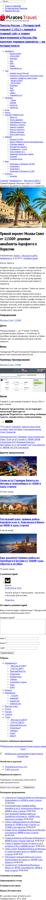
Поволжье (13, 58)
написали (17, 267)
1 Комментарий (30, 258)
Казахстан (13, 105)
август (8, 426)
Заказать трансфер (17, 127)
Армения (13, 102)
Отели (7, 110)
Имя (2, 638)
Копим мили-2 (15, 166)
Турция (13, 100)
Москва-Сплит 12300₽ (10, 320)
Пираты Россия (12, 11)
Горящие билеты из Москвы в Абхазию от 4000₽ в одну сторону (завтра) (25, 839)
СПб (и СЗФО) (15, 56)
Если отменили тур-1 (17, 151)
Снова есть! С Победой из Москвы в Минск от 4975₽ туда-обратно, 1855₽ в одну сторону (23, 868)
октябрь (4, 429)
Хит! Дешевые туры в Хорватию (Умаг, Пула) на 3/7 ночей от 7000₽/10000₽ (22, 438)
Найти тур (13, 117)
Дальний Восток (16, 68)
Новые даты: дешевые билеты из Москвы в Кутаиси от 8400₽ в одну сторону (25, 831)
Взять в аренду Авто (17, 134)
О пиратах (8, 173)
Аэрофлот (16, 426)
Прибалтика (16, 676)
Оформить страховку (17, 124)
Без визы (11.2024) (16, 139)
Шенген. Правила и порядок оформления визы (26, 142)
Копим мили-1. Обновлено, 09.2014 (22, 164)
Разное (8, 711)
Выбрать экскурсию (17, 132)
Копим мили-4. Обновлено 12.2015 (22, 171)
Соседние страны (18, 682)
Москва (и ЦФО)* (16, 80)
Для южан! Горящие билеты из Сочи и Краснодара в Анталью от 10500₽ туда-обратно (24, 860)
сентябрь (18, 429)
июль (32, 426)
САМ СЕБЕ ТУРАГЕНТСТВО (14, 115)
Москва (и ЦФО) (15, 53)
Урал (11, 61)
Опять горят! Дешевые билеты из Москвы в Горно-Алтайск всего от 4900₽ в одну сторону (25, 851)
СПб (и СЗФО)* (15, 83)
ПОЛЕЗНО (8, 137)
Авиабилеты (9, 51)
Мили (7, 161)
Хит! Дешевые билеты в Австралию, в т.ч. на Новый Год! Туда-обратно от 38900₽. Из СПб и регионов (22, 445)
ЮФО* (12, 90)
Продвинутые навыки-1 (18, 146)
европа (25, 426)
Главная (4, 180)
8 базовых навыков (17, 144)
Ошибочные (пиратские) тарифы (21, 154)
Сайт (2, 648)
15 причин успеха (16, 159)
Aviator (17, 255)
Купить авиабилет (16, 119)
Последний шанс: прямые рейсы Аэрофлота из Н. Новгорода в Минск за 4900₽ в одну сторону (22, 522)
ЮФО (12, 63)
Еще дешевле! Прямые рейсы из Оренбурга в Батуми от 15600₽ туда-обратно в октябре (22, 560)
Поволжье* (14, 85)
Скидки (8, 714)
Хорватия (11, 432)
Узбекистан (14, 107)
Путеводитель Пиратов (16, 8)
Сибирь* (13, 93)
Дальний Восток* (16, 95)
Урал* (12, 88)
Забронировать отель (18, 122)
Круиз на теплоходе (17, 129)
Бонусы (7, 112)
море (37, 426)
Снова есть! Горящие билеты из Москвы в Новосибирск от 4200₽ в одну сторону (20, 483)
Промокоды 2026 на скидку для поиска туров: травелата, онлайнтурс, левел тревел (26, 76)
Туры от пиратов (13, 6)
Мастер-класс (11, 706)
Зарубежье (9, 97)
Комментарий (7, 617)
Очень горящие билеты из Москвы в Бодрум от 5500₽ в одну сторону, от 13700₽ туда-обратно (22, 824)
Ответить (9, 600)
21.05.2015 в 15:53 (13, 588)
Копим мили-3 (15, 169)
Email (2, 643)
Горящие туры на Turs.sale (19, 73)
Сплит (3, 432)
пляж (10, 429)
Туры (6, 70)
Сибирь (12, 66)
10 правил (13, 156)
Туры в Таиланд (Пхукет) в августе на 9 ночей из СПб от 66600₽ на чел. (24, 844)
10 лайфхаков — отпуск (18, 149)
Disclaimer (13, 176)
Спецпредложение (32, 429)
